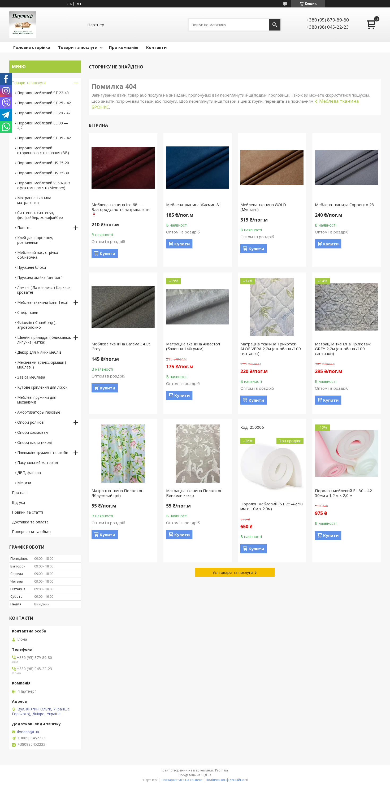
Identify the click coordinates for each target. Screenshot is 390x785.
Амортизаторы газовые (38, 412)
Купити (107, 253)
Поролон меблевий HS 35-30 (43, 172)
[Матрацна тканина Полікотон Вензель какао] (197, 453)
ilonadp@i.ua (28, 732)
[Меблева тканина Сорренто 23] (346, 167)
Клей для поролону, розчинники (35, 240)
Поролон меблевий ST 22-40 (43, 92)
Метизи (24, 482)
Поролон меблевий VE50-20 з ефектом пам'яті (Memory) (43, 185)
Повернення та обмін (31, 531)
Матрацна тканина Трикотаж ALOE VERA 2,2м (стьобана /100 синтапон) (270, 348)
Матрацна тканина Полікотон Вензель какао (194, 493)
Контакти (156, 47)
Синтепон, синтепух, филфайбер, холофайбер (40, 215)
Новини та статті (27, 512)
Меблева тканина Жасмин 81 (193, 204)
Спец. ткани (27, 312)
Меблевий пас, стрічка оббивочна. (37, 255)
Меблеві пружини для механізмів (36, 400)
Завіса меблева (31, 377)
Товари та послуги (77, 47)
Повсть (24, 227)
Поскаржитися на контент (182, 780)
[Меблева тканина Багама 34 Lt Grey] (123, 307)
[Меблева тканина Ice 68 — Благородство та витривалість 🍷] (123, 167)
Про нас (19, 492)
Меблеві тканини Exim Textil (42, 302)
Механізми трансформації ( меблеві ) (41, 365)
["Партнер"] (22, 24)
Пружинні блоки (31, 267)
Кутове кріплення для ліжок (42, 387)
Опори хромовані (33, 432)
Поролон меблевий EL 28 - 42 (44, 112)
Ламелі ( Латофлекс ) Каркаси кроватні (44, 290)
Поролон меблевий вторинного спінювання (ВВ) (43, 150)
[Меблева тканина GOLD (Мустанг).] (272, 167)
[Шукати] (274, 25)
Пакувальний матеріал (37, 462)
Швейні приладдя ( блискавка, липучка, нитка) (44, 340)
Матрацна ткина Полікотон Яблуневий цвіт (118, 493)
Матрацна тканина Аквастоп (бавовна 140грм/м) (193, 346)
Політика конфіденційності (227, 780)
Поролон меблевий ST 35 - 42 (44, 137)
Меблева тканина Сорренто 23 (344, 204)
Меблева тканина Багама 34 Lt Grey (121, 346)
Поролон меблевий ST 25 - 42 (44, 102)
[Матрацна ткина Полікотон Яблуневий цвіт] (123, 453)
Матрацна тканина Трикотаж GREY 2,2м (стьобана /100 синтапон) (343, 348)
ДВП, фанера (29, 472)
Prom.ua (221, 770)
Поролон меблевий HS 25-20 (43, 162)
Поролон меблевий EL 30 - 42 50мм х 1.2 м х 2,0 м (343, 493)
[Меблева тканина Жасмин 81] (197, 167)
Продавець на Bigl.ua (195, 775)
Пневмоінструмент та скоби (42, 452)
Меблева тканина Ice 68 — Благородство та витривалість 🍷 (121, 209)
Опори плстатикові (34, 442)
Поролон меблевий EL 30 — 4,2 (42, 125)
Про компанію (123, 47)
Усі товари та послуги (233, 572)
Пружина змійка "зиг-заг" (39, 277)
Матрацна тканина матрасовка (34, 200)
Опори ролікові (31, 422)
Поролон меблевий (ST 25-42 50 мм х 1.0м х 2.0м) (271, 506)
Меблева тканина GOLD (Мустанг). (263, 207)
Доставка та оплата (30, 521)
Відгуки (18, 502)
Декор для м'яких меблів (39, 352)
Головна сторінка (31, 47)
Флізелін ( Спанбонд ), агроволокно (37, 325)
